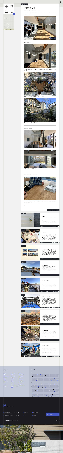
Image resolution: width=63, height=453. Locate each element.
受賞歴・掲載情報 (35, 412)
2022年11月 (6, 29)
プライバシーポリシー (57, 420)
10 (40, 374)
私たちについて (26, 412)
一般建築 (11, 12)
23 (51, 380)
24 (52, 395)
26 (54, 391)
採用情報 (34, 415)
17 (46, 395)
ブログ (25, 415)
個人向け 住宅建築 (7, 412)
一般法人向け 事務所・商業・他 (8, 415)
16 (45, 375)
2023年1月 (11, 29)
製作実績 (11, 5)
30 (57, 380)
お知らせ (11, 6)
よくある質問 (17, 412)
